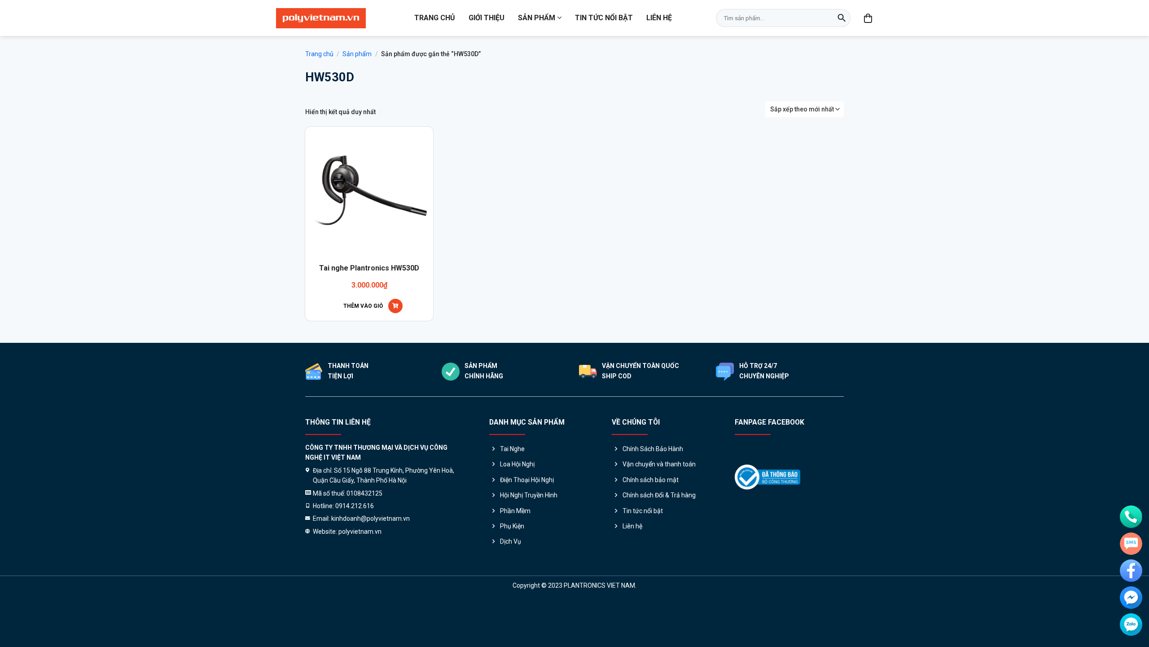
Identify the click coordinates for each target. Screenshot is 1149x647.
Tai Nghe (512, 448)
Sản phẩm (536, 17)
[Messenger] (1131, 597)
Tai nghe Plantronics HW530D (369, 268)
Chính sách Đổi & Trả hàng (659, 495)
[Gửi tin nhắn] (1131, 543)
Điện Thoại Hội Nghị (527, 479)
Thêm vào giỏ (363, 306)
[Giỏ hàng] (868, 18)
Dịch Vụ (510, 541)
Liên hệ (659, 17)
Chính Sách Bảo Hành (653, 448)
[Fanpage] (1131, 570)
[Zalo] (1131, 624)
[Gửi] (842, 18)
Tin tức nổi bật (604, 17)
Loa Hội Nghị (517, 464)
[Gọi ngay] (1131, 516)
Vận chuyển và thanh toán (659, 464)
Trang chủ (434, 17)
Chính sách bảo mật (651, 479)
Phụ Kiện (512, 526)
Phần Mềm (515, 510)
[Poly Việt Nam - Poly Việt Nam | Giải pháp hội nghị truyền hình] (321, 18)
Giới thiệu (486, 17)
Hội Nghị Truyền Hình (528, 495)
